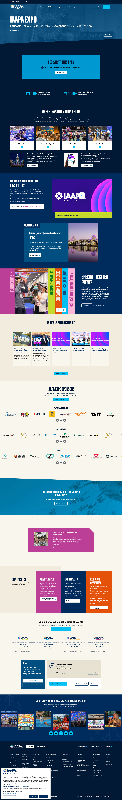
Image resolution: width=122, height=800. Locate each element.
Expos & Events (14, 754)
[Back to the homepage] (16, 746)
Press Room (95, 763)
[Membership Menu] (110, 2)
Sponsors (76, 7)
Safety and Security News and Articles (52, 771)
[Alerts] (106, 2)
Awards (94, 765)
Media (69, 7)
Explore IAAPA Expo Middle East (73, 651)
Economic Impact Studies (82, 758)
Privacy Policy (80, 796)
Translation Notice (98, 796)
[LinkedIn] (56, 733)
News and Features (24, 760)
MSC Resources (108, 761)
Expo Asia (12, 763)
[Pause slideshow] (61, 420)
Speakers (62, 7)
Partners (108, 754)
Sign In (31, 746)
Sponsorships (109, 764)
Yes (90, 673)
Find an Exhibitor (82, 94)
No (96, 673)
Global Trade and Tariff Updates (67, 767)
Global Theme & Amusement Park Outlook (83, 765)
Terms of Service (88, 796)
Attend (41, 7)
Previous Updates (60, 373)
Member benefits (33, 685)
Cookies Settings (108, 796)
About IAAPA (96, 754)
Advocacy (65, 754)
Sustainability (96, 772)
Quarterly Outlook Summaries (81, 761)
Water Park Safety (50, 763)
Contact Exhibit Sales (72, 601)
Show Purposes (9, 796)
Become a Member (42, 746)
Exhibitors (51, 7)
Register (106, 7)
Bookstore (79, 775)
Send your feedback (81, 684)
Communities (81, 746)
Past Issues (25, 767)
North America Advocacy (65, 758)
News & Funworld (25, 755)
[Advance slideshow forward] (64, 420)
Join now (32, 680)
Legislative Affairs (66, 764)
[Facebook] (51, 733)
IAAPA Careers (95, 746)
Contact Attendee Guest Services (47, 599)
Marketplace (108, 758)
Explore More (86, 305)
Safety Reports (80, 773)
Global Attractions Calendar (60, 629)
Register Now (60, 72)
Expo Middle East (14, 765)
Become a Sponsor (61, 503)
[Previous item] (58, 310)
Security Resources (50, 767)
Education (36, 754)
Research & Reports (81, 770)
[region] (26, 783)
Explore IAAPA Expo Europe (22, 651)
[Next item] (63, 310)
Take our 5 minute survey (59, 684)
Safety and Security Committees (50, 774)
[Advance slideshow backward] (57, 420)
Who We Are (96, 760)
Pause (107, 35)
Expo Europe (13, 760)
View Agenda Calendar (44, 94)
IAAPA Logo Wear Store (95, 776)
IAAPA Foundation (97, 770)
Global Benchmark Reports (83, 768)
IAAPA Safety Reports (51, 760)
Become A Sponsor (60, 399)
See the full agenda (98, 305)
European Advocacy (67, 761)
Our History (95, 758)
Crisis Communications (51, 758)
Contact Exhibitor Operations (98, 607)
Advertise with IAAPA (25, 764)
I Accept (44, 796)
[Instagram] (61, 733)
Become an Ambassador (59, 547)
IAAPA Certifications (37, 761)
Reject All (33, 796)
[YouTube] (71, 733)
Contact (108, 746)
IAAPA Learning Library (36, 758)
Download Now (86, 165)
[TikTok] (66, 733)
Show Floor (97, 7)
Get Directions (34, 255)
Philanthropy (96, 767)
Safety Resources (50, 765)
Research (79, 754)
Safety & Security (51, 754)
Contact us (94, 684)
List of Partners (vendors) (9, 793)
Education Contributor (36, 765)
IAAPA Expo (12, 758)
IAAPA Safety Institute (51, 778)
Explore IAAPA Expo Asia (98, 651)
